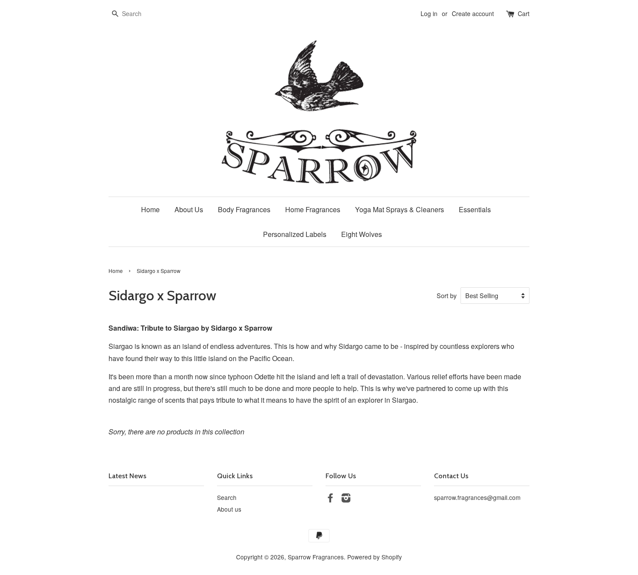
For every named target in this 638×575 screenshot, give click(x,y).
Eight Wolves (361, 234)
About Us (188, 209)
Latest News (127, 476)
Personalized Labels (294, 234)
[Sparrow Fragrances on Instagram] (346, 499)
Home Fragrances (312, 209)
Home (150, 209)
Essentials (475, 209)
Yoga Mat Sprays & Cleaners (399, 209)
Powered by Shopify (374, 556)
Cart (523, 13)
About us (229, 509)
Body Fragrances (244, 209)
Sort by (447, 295)
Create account (473, 13)
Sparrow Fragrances (316, 556)
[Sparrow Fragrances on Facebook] (330, 499)
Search (227, 497)
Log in (429, 13)
